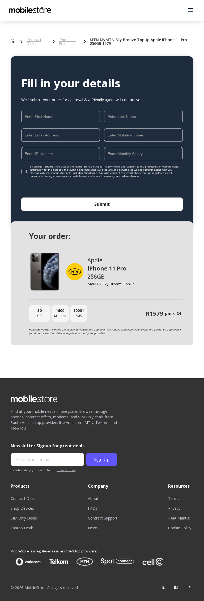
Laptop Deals (22, 527)
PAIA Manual (179, 518)
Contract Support (102, 518)
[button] (191, 10)
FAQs (92, 508)
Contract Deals (34, 41)
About (93, 498)
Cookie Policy (179, 527)
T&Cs (96, 166)
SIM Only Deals (24, 518)
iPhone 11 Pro (67, 41)
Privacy (174, 508)
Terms (173, 498)
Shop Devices (22, 508)
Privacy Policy (111, 166)
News (93, 527)
